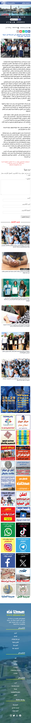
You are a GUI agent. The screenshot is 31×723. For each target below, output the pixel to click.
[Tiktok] (7, 22)
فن (15, 658)
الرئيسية (15, 705)
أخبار (15, 633)
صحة (15, 689)
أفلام (15, 695)
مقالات (15, 673)
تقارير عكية (15, 642)
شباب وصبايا (15, 686)
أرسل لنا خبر (15, 708)
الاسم (28, 198)
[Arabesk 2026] (15, 412)
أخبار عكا (15, 645)
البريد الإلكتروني (26, 204)
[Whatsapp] (12, 22)
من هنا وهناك (16, 639)
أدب (15, 683)
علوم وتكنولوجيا (15, 692)
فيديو (15, 636)
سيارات (15, 667)
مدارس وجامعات (16, 670)
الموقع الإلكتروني (26, 210)
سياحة (15, 661)
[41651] (15, 4)
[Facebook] (14, 22)
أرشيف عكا (15, 648)
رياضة (15, 664)
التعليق (28, 178)
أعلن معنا (15, 711)
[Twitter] (10, 22)
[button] (29, 31)
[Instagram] (8, 22)
